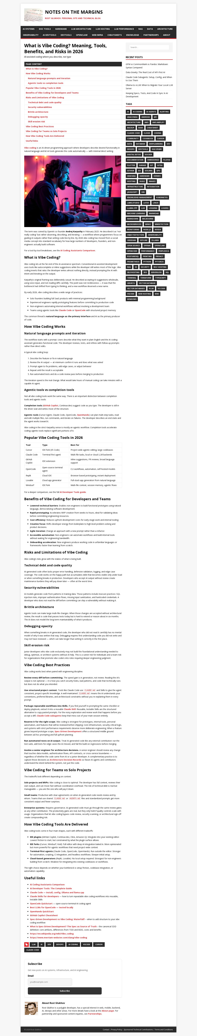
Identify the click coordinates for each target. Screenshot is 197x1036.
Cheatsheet (152, 127)
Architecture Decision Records (65, 759)
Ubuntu (131, 283)
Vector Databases (136, 288)
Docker (148, 154)
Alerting (164, 112)
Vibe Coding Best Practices (40, 126)
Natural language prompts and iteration (49, 78)
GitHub (130, 170)
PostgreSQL (133, 256)
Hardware (145, 176)
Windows (131, 299)
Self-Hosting (159, 267)
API (155, 117)
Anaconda (132, 117)
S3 (136, 267)
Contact (106, 1029)
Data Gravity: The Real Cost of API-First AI (145, 72)
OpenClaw (160, 245)
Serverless (156, 272)
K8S (143, 192)
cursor (99, 944)
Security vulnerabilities (40, 107)
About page (108, 1010)
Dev (49, 944)
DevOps (59, 944)
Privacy (159, 256)
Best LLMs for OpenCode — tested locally (51, 907)
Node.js (147, 229)
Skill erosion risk (36, 121)
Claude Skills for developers (44, 896)
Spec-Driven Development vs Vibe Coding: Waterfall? (57, 919)
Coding (157, 133)
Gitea (159, 165)
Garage (142, 165)
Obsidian (131, 240)
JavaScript (132, 192)
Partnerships (95, 1013)
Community (133, 138)
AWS (146, 122)
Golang (148, 170)
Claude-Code (133, 133)
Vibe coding (30, 147)
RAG (129, 267)
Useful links (32, 140)
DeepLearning (156, 144)
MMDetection (161, 224)
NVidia (158, 229)
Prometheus (133, 261)
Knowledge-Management (139, 197)
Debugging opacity (38, 116)
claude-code (32, 950)
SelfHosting (133, 272)
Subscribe (65, 990)
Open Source (133, 245)
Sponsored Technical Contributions (138, 1029)
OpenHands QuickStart (42, 911)
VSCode (86, 944)
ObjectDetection (135, 235)
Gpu (158, 170)
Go (139, 170)
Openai (147, 245)
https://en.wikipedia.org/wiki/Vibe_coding (52, 933)
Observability (155, 235)
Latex (146, 203)
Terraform (145, 278)
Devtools (143, 149)
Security (145, 267)
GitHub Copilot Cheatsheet (44, 915)
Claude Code (65, 310)
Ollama (155, 240)
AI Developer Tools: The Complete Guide (51, 888)
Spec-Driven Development (68, 731)
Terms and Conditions (164, 1029)
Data (129, 144)
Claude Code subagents (49, 715)
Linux (155, 203)
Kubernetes (162, 197)
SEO (145, 272)
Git (151, 165)
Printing (147, 256)
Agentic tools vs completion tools (45, 83)
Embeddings (153, 160)
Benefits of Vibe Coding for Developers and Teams (52, 92)
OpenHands (83, 414)
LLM (33, 944)
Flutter (131, 165)
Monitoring (133, 229)
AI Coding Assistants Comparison (77, 250)
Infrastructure (135, 186)
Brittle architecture (38, 112)
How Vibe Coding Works (38, 73)
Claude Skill (70, 709)
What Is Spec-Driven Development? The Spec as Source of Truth (63, 926)
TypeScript (160, 278)
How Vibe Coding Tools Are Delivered (45, 136)
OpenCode (80, 310)
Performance (147, 251)
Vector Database (147, 283)
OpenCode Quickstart (41, 903)
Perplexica (163, 251)
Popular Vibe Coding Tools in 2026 (43, 88)
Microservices (134, 224)
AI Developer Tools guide (73, 492)
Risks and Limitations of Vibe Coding (45, 97)
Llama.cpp (132, 208)
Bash (140, 127)
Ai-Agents (151, 112)
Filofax (166, 160)
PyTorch (159, 261)
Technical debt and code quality (44, 102)
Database (140, 144)
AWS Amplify (158, 122)
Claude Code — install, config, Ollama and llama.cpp (57, 892)
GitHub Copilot (50, 405)
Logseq (164, 208)
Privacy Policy (116, 1029)
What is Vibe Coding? (37, 68)
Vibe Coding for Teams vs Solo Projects (46, 131)
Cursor (160, 138)
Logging (153, 208)
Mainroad (154, 213)
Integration (153, 186)
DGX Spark (157, 149)
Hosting (131, 181)
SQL (167, 272)
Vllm (151, 288)
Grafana (131, 176)
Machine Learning (136, 213)
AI (41, 944)
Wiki (157, 294)
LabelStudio (133, 203)
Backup (130, 127)
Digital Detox (134, 154)
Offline (143, 240)
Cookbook (148, 138)
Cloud (147, 133)
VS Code (161, 288)
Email (31, 975)
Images (152, 181)
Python (147, 261)
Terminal (131, 278)
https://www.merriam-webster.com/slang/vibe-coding (58, 937)
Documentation (135, 160)
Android (145, 117)
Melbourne (147, 219)
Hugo (142, 181)
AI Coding (73, 944)
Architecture (133, 122)
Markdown (132, 219)
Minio (148, 224)
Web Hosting (144, 294)
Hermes (157, 176)
